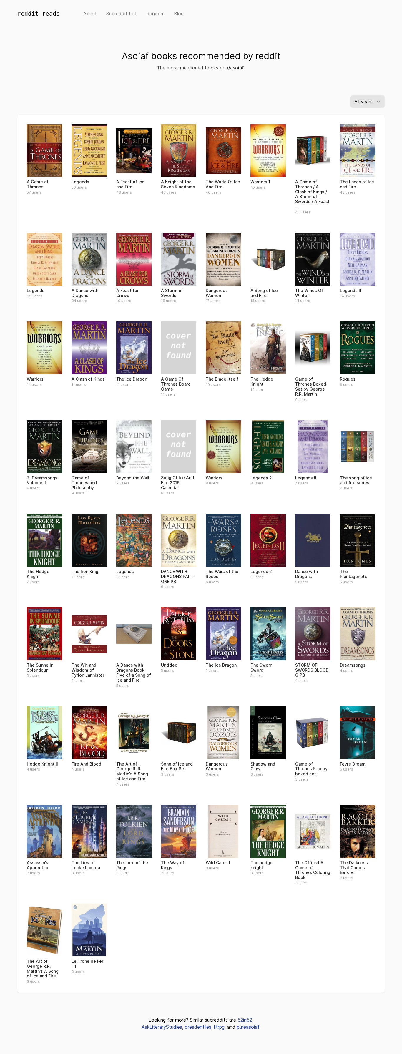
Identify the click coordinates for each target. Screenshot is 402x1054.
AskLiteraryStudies (162, 1027)
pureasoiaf (248, 1027)
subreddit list (121, 13)
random (155, 13)
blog (179, 13)
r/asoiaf (235, 68)
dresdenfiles (198, 1027)
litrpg (219, 1027)
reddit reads (38, 13)
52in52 (244, 1020)
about (90, 13)
